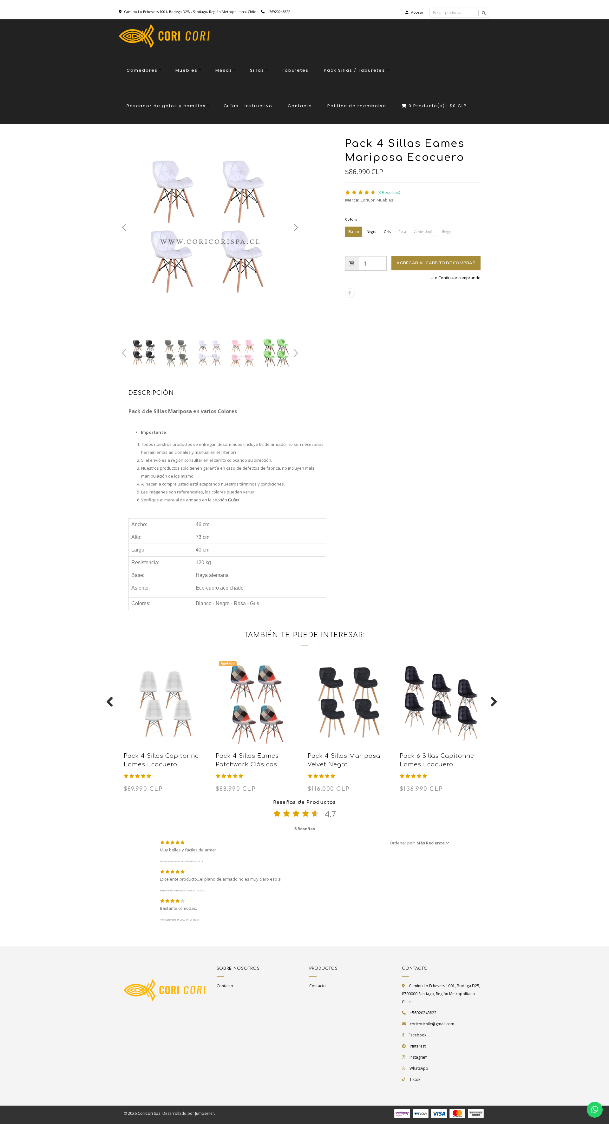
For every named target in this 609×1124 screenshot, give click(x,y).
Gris (387, 231)
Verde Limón (424, 231)
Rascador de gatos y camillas (166, 106)
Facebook (417, 1035)
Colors (351, 219)
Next (296, 227)
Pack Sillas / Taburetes (354, 70)
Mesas (223, 70)
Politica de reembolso (356, 106)
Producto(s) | (438, 106)
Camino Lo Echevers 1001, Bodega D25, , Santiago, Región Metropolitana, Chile (190, 11)
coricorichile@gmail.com (432, 1024)
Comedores (142, 70)
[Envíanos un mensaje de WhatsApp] (595, 1110)
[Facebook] (350, 293)
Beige (446, 231)
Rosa (402, 231)
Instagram (418, 1057)
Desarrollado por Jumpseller (188, 1113)
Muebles (186, 70)
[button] (419, 843)
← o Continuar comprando (455, 278)
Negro (372, 231)
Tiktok (414, 1079)
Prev (124, 227)
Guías (233, 500)
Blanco (353, 231)
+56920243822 (278, 11)
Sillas (257, 70)
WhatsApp (418, 1068)
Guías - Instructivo (248, 106)
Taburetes (295, 70)
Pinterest (418, 1046)
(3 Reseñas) (388, 192)
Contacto (300, 106)
